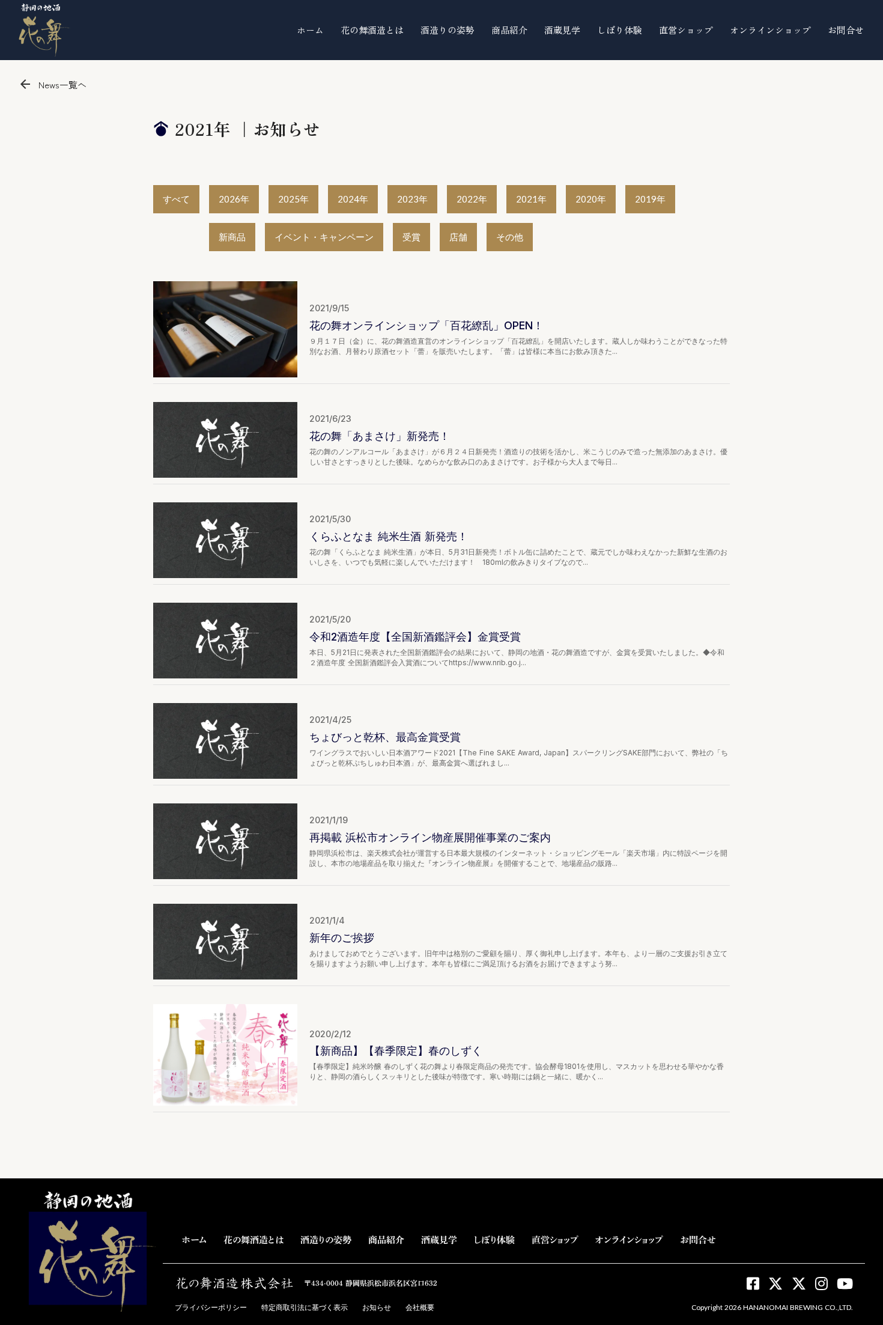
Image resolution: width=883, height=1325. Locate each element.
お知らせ (376, 1307)
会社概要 (419, 1307)
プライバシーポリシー (211, 1307)
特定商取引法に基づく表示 (304, 1307)
